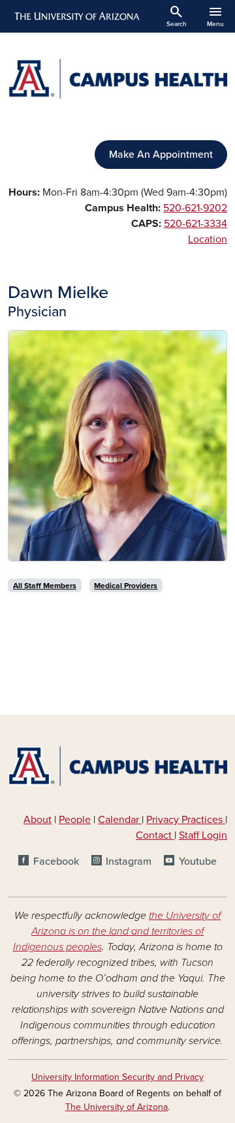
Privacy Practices (185, 819)
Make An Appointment (161, 154)
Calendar (120, 819)
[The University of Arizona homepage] (76, 16)
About (38, 819)
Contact (154, 835)
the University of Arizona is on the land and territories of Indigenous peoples (117, 931)
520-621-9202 (195, 208)
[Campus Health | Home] (117, 78)
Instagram (128, 861)
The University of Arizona (116, 1107)
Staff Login (203, 835)
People (75, 819)
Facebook (55, 861)
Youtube (197, 861)
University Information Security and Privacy (117, 1077)
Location (207, 239)
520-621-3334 (195, 223)
